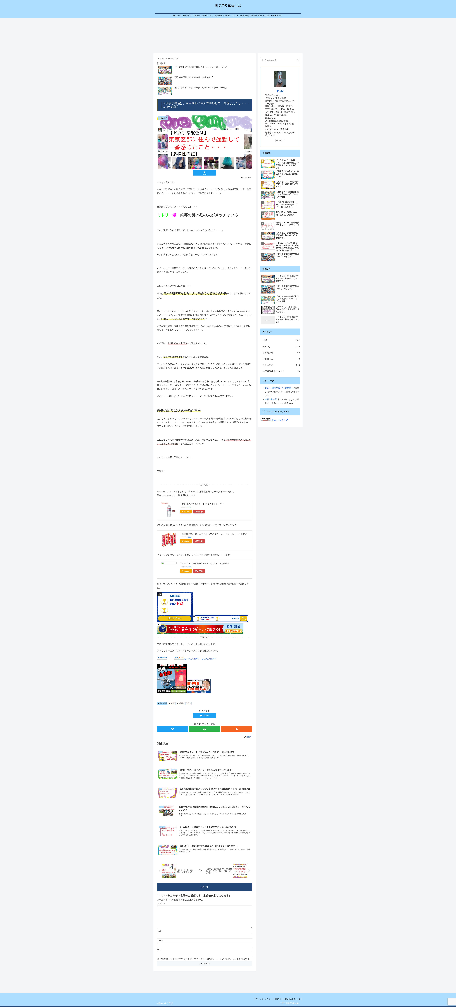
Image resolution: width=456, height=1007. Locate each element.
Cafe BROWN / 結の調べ (279, 388)
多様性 (173, 703)
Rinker (189, 507)
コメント (161, 903)
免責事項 (278, 999)
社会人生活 (163, 703)
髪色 (189, 703)
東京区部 (181, 703)
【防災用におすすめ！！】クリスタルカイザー (201, 504)
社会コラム (281, 359)
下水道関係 (281, 353)
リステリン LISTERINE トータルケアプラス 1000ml (204, 563)
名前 (159, 931)
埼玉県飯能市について (281, 371)
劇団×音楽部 (271, 399)
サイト (160, 950)
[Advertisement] (228, 35)
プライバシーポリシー (263, 999)
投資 (281, 340)
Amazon (186, 511)
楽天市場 (199, 511)
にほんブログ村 (191, 659)
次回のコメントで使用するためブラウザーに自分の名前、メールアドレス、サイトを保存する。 (206, 959)
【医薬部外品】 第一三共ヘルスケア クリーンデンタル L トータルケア (213, 534)
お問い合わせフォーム (292, 999)
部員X (280, 91)
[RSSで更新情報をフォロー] (236, 729)
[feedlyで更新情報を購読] (204, 729)
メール (160, 940)
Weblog (281, 346)
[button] (298, 60)
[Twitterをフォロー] (172, 729)
